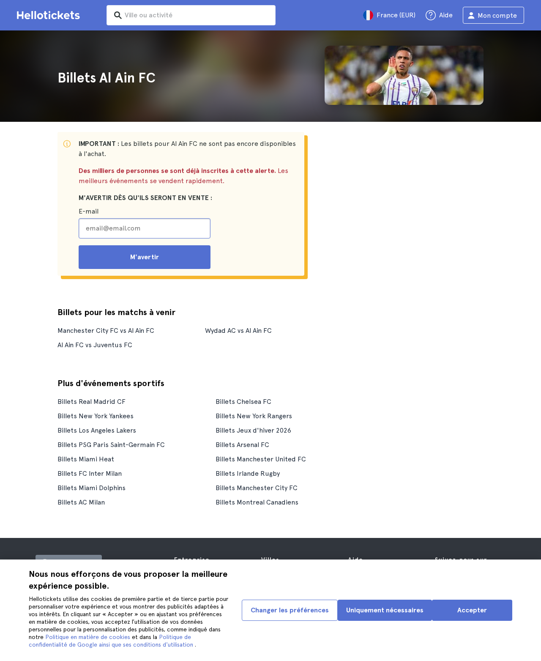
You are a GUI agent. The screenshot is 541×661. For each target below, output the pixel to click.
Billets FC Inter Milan (89, 473)
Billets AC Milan (81, 502)
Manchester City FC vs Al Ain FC (105, 330)
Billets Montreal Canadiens (257, 502)
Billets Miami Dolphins (91, 488)
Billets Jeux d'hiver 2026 (253, 430)
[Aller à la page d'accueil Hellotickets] (50, 15)
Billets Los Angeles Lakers (96, 430)
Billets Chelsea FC (243, 402)
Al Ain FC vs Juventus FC (94, 345)
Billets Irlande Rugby (248, 473)
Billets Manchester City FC (257, 488)
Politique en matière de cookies (88, 637)
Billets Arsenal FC (242, 445)
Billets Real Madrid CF (91, 402)
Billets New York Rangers (254, 416)
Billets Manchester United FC (261, 459)
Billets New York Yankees (95, 416)
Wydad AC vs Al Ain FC (238, 330)
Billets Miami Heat (85, 459)
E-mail (88, 211)
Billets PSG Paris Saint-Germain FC (111, 445)
